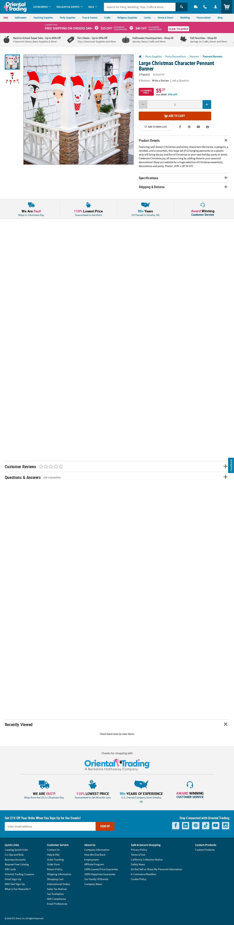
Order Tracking (55, 859)
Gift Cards (10, 869)
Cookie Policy (138, 879)
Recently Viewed (19, 724)
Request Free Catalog (17, 864)
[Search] (182, 7)
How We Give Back (94, 854)
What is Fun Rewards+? (18, 889)
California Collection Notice (147, 859)
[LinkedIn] (185, 825)
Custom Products (205, 849)
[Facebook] (175, 825)
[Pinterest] (195, 825)
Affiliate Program (94, 864)
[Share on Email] (198, 126)
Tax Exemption (55, 894)
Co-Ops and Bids (14, 854)
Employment (91, 859)
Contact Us (53, 849)
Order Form (53, 864)
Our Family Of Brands (96, 879)
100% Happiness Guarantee (99, 874)
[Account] (215, 7)
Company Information (96, 849)
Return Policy (54, 869)
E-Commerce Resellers (143, 874)
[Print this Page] (207, 126)
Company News (93, 884)
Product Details (149, 140)
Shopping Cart (55, 879)
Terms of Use (138, 854)
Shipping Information (59, 874)
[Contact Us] (205, 7)
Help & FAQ (53, 854)
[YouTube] (215, 825)
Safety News (138, 864)
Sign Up (105, 826)
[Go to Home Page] (140, 56)
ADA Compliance (56, 899)
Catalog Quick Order (16, 849)
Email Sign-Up (13, 879)
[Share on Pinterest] (189, 126)
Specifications (148, 177)
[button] (78, 109)
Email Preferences (57, 903)
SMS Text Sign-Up (15, 884)
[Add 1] (207, 104)
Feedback (231, 465)
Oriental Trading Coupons (19, 874)
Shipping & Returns (152, 186)
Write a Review (160, 80)
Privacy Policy (139, 849)
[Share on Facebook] (180, 126)
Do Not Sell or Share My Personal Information (156, 869)
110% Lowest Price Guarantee (101, 869)
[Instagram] (225, 825)
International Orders (58, 884)
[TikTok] (205, 825)
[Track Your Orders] (196, 7)
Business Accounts (15, 859)
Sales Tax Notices (57, 889)
